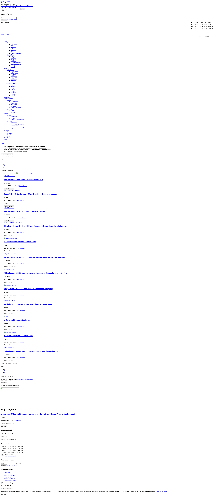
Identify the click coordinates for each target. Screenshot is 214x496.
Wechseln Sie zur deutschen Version (10, 6)
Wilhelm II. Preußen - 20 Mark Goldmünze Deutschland (28, 304)
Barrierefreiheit (8, 474)
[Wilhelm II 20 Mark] (10, 300)
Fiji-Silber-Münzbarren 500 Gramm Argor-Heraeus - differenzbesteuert (35, 257)
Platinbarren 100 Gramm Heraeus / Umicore (23, 179)
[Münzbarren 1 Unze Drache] (12, 190)
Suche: (2, 9)
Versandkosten (23, 186)
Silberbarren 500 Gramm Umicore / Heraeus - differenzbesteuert (32, 351)
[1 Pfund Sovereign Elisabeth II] (13, 222)
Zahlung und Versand (9, 478)
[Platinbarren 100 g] (9, 176)
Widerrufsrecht (8, 477)
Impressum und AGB (9, 475)
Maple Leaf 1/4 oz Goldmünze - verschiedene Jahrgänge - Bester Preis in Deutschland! (38, 414)
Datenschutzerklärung (161, 491)
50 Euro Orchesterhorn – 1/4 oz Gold (20, 242)
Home (5, 39)
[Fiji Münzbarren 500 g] (10, 253)
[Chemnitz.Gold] (5, 1)
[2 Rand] (6, 316)
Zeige (2, 170)
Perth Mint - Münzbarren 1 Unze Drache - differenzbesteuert (30, 194)
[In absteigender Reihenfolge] (24, 173)
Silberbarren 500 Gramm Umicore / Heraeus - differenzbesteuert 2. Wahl (35, 273)
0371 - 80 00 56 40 (6, 34)
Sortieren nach (4, 173)
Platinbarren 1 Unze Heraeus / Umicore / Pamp (24, 211)
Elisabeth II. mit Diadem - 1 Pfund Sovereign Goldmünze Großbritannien (35, 226)
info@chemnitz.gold (10, 456)
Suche (5, 139)
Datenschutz (7, 472)
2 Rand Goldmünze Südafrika (17, 320)
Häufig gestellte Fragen (10, 480)
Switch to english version (26, 6)
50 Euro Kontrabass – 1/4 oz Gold (18, 336)
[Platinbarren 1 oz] (9, 208)
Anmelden (7, 138)
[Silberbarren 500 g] (9, 269)
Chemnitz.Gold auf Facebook (8, 7)
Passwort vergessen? (12, 19)
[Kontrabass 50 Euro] (10, 332)
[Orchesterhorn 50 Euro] (10, 238)
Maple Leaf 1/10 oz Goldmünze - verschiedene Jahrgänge (28, 289)
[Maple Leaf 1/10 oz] (10, 285)
